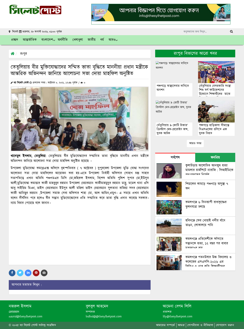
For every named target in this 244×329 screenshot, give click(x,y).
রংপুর (23, 53)
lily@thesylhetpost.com (177, 316)
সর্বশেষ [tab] (175, 157)
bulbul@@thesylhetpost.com (104, 316)
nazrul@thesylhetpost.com (25, 316)
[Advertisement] (80, 234)
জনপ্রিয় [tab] (215, 157)
